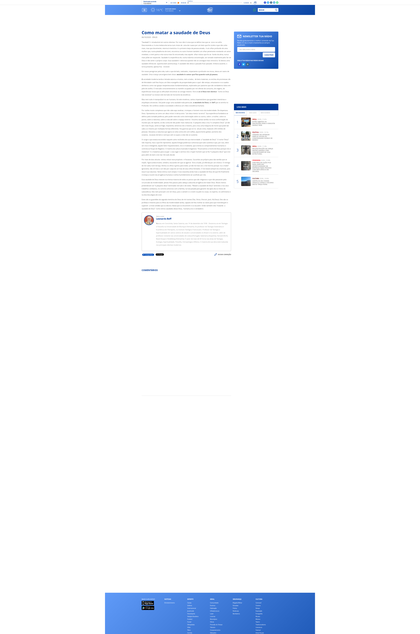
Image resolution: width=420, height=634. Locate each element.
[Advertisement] (210, 22)
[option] (240, 112)
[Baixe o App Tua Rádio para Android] (277, 2)
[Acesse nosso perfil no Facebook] (265, 2)
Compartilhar (149, 255)
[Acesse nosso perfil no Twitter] (268, 2)
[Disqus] (186, 302)
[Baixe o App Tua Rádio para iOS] (274, 2)
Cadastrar (268, 55)
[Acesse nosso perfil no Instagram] (271, 2)
